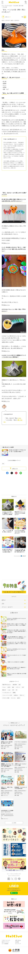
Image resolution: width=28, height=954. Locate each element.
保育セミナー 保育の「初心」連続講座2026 (7, 788)
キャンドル (13, 698)
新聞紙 (14, 692)
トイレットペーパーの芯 (7, 695)
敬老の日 (4, 689)
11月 (23, 687)
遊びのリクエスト (5, 942)
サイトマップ (18, 943)
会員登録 (17, 942)
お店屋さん (16, 695)
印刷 (22, 16)
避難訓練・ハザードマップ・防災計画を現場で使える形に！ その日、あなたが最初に (7, 765)
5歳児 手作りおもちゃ (6, 684)
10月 (13, 689)
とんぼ (9, 689)
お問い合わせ (18, 940)
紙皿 (13, 687)
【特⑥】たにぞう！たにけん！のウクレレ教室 (21, 764)
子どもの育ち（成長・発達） (18, 5)
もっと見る (14, 822)
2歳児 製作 (15, 684)
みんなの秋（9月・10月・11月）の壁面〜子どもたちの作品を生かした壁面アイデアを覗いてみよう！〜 (16, 643)
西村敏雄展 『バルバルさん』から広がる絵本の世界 (21, 788)
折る (3, 463)
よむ (3, 603)
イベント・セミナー (7, 607)
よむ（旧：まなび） (8, 5)
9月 (16, 689)
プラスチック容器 (5, 698)
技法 (19, 684)
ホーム (3, 5)
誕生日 (18, 698)
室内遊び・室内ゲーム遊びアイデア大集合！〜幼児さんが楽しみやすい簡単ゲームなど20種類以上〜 (16, 625)
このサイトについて (6, 940)
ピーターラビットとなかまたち (21, 741)
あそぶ (3, 600)
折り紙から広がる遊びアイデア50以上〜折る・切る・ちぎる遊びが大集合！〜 (17, 451)
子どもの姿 (5, 7)
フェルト (4, 687)
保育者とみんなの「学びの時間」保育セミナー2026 (6, 742)
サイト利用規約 (5, 943)
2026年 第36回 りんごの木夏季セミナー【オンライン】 (7, 811)
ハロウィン (18, 687)
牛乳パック (22, 695)
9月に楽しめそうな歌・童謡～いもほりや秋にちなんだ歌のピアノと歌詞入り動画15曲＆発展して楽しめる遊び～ (16, 631)
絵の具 (9, 687)
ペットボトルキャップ (6, 692)
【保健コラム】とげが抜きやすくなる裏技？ (15, 661)
